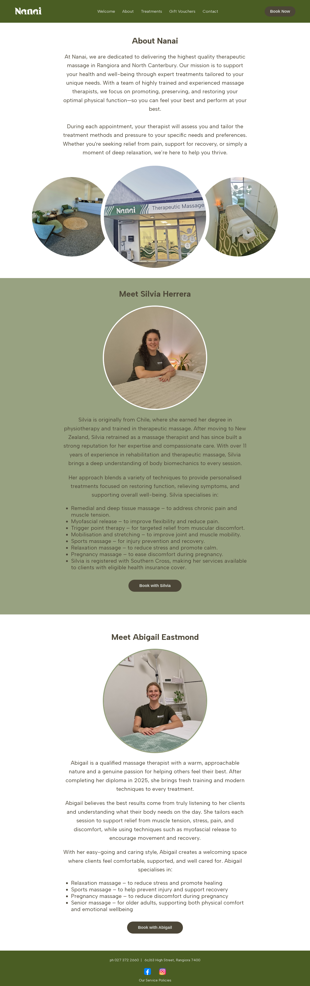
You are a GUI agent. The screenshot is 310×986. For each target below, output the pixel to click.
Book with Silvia (155, 585)
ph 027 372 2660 (124, 960)
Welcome (106, 11)
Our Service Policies (155, 980)
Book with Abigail (155, 927)
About (128, 11)
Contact (210, 11)
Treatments (151, 11)
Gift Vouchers (182, 11)
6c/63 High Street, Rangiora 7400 (172, 960)
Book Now (280, 11)
